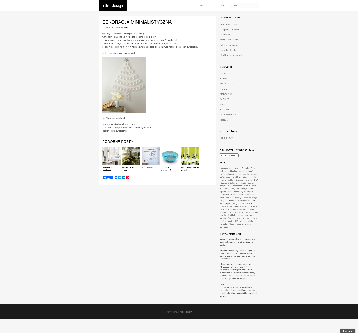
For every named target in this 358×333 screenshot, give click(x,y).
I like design (186, 311)
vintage (243, 221)
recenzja (253, 206)
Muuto (233, 194)
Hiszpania (239, 179)
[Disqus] (157, 225)
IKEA (256, 179)
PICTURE (224, 109)
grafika (230, 179)
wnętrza (239, 224)
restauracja (224, 209)
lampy (232, 188)
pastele (251, 200)
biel (221, 171)
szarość (248, 212)
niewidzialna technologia (231, 55)
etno (245, 177)
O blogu (212, 5)
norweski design (250, 197)
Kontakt (224, 5)
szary (255, 212)
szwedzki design (243, 218)
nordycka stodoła (228, 49)
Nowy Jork (224, 200)
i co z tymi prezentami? (166, 168)
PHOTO (223, 104)
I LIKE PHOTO (226, 137)
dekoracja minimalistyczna (137, 21)
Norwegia (238, 197)
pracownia (234, 206)
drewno (254, 174)
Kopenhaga (237, 185)
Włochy (232, 224)
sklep (252, 209)
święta (240, 212)
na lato (240, 194)
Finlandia (252, 177)
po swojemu (225, 34)
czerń (250, 171)
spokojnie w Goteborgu (107, 168)
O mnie (202, 5)
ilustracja (225, 182)
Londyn (244, 188)
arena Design (234, 168)
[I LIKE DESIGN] (113, 3)
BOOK (223, 73)
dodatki (246, 174)
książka (247, 185)
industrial (234, 182)
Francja (223, 179)
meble (230, 191)
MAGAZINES (226, 93)
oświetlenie (234, 200)
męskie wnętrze (247, 191)
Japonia (242, 182)
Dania (222, 174)
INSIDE (223, 88)
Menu (236, 191)
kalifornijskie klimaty (229, 44)
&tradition (224, 168)
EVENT (223, 78)
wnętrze (248, 224)
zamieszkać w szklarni (128, 168)
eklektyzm (237, 177)
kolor (229, 185)
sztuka (240, 215)
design (238, 174)
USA (236, 221)
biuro (227, 171)
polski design (232, 203)
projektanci (244, 206)
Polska (223, 203)
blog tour (233, 171)
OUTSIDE (224, 99)
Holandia (248, 179)
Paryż (243, 200)
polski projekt (245, 203)
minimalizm (224, 194)
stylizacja (232, 212)
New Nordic (249, 194)
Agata (127, 27)
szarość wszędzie (228, 24)
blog (117, 46)
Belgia (253, 168)
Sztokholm (232, 215)
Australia (245, 168)
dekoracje (230, 174)
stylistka (223, 212)
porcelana (224, 206)
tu (133, 43)
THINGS (224, 119)
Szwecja (231, 218)
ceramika (243, 171)
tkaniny (223, 221)
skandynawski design (239, 209)
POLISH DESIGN (228, 114)
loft (238, 188)
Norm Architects (226, 197)
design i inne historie (229, 39)
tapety (254, 218)
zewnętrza (224, 226)
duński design (225, 177)
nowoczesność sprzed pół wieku (190, 168)
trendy (230, 221)
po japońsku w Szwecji (230, 29)
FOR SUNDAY (227, 83)
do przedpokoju (148, 167)
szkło (223, 215)
